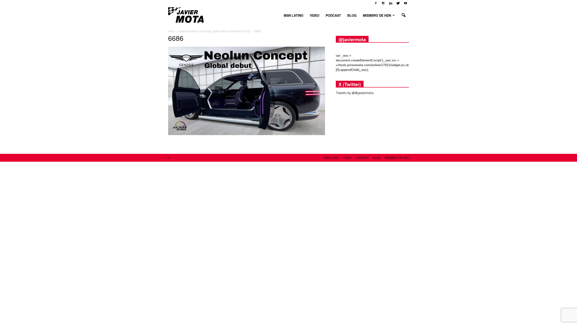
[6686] (246, 134)
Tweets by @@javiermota (354, 93)
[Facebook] (375, 3)
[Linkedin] (390, 3)
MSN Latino (293, 15)
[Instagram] (383, 3)
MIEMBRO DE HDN (377, 15)
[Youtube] (405, 3)
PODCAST (333, 15)
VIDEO (314, 15)
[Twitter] (398, 3)
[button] (403, 15)
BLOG (352, 15)
